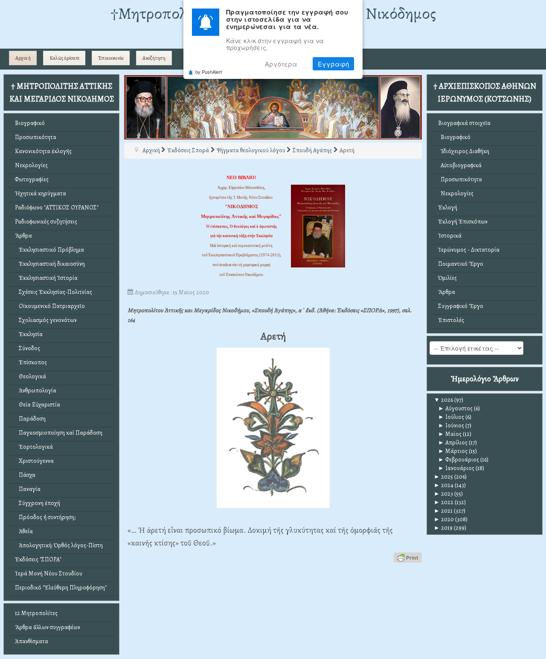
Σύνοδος (27, 348)
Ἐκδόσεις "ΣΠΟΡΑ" (38, 559)
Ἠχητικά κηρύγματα (40, 193)
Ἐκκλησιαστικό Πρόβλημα (49, 250)
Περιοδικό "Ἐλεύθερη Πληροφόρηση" (61, 588)
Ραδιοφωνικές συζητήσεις (46, 222)
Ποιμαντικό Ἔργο (460, 264)
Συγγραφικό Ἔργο (460, 306)
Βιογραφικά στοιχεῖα (464, 123)
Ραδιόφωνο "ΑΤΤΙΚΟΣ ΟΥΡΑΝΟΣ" (57, 207)
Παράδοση (30, 419)
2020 (444, 519)
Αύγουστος (455, 408)
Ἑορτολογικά (34, 447)
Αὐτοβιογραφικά (460, 165)
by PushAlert (208, 72)
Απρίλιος (453, 442)
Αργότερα (281, 63)
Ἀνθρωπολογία (35, 390)
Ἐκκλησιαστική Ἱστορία (46, 278)
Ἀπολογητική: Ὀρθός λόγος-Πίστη (59, 545)
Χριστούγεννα (34, 461)
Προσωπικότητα (35, 137)
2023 (443, 494)
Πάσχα (25, 475)
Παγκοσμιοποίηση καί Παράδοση (58, 433)
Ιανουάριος (456, 468)
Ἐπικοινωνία (111, 58)
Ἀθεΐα (24, 531)
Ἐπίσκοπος (31, 362)
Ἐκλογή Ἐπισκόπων (463, 222)
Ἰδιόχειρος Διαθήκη (463, 151)
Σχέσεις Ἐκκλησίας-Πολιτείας (53, 292)
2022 (443, 502)
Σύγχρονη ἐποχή (37, 503)
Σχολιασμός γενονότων (46, 320)
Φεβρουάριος (458, 460)
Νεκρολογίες (31, 165)
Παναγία (28, 489)
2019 (443, 528)
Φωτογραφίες (32, 179)
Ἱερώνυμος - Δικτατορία (469, 250)
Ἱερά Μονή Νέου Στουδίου (48, 573)
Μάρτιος (453, 451)
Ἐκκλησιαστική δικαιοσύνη (50, 264)
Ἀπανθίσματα (31, 641)
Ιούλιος (451, 417)
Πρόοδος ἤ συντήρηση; (45, 517)
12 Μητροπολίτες (36, 613)
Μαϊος (450, 434)
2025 (443, 477)
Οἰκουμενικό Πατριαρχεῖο (50, 306)
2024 (443, 485)
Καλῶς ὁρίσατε (64, 58)
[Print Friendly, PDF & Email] (408, 557)
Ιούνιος (451, 425)
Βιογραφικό (30, 123)
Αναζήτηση (154, 58)
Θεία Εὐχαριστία (37, 405)
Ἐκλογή (447, 207)
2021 (443, 511)
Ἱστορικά (450, 236)
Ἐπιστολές (451, 320)
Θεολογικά (30, 376)
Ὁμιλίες (447, 278)
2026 (443, 400)
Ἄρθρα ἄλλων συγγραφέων (47, 627)
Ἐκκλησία (29, 334)
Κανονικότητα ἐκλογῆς (43, 151)
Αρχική (23, 58)
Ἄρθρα (23, 236)
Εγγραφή (333, 63)
